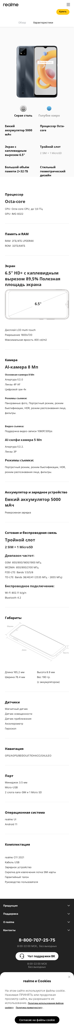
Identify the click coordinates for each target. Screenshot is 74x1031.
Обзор (22, 22)
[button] (68, 4)
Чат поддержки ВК (41, 956)
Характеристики (43, 22)
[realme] (10, 4)
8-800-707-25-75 (37, 940)
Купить (62, 11)
